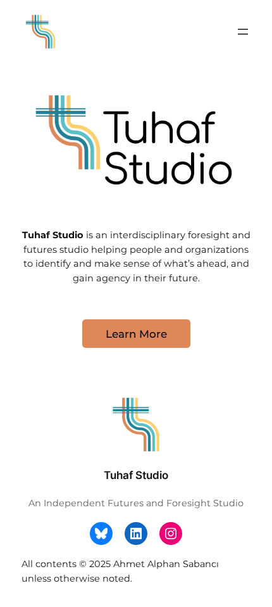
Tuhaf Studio (136, 475)
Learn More (136, 334)
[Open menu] (242, 31)
